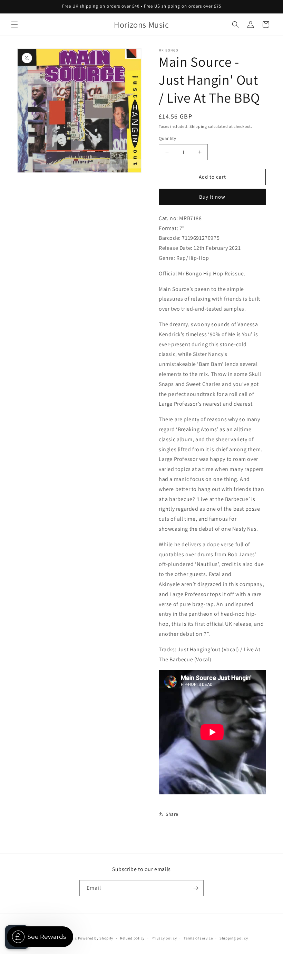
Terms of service (198, 938)
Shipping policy (233, 938)
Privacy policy (164, 938)
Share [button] (172, 814)
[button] (14, 24)
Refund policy (132, 938)
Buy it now (212, 196)
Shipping (198, 126)
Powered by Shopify (96, 938)
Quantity (167, 138)
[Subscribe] (195, 888)
